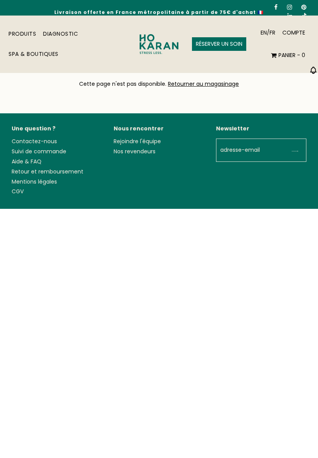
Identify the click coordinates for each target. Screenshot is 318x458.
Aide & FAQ (26, 161)
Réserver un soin (219, 44)
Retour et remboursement (47, 171)
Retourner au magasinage (203, 84)
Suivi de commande (39, 151)
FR (272, 32)
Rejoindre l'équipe (137, 141)
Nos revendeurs (135, 151)
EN (264, 32)
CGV (18, 191)
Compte (293, 32)
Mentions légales (34, 182)
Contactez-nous (34, 141)
